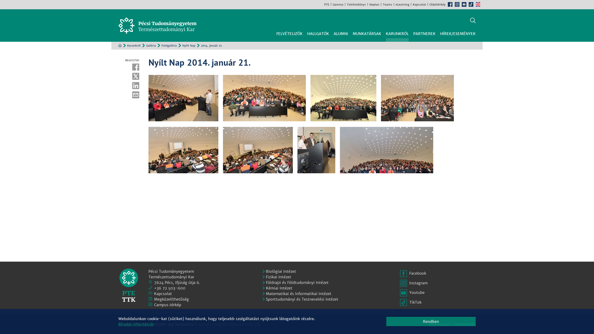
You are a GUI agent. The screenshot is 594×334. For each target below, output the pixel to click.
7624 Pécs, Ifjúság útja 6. (177, 282)
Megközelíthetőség (171, 299)
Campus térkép (167, 304)
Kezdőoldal (120, 45)
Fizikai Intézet (278, 277)
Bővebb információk (136, 324)
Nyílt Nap (188, 45)
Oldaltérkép (437, 4)
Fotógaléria (169, 45)
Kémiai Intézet (279, 288)
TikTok (471, 4)
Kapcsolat (419, 4)
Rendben (431, 321)
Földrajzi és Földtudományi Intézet (297, 282)
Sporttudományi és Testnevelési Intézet (302, 299)
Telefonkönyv (356, 4)
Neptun (374, 4)
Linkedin (135, 85)
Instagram (457, 4)
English (478, 4)
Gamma (338, 4)
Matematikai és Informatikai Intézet (298, 293)
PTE (326, 4)
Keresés (473, 20)
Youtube (464, 4)
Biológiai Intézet (281, 271)
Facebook (450, 4)
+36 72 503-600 (169, 288)
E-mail (135, 94)
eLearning (402, 4)
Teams (387, 4)
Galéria (151, 45)
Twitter (135, 76)
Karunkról (134, 45)
